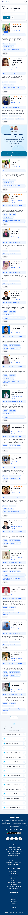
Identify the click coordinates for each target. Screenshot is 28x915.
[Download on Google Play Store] (10, 833)
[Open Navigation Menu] (26, 2)
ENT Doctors (14, 884)
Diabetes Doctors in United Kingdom (14, 862)
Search (7, 17)
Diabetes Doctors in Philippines (14, 857)
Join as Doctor (14, 907)
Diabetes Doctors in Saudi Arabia (14, 851)
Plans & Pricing (14, 899)
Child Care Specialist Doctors (14, 882)
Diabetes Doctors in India (14, 847)
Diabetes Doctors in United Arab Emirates (14, 849)
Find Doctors (14, 845)
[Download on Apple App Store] (17, 833)
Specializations (14, 868)
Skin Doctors (14, 880)
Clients (14, 895)
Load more (14, 717)
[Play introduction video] (8, 298)
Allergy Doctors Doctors (14, 888)
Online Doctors (14, 873)
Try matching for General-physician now (14, 154)
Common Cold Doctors (14, 875)
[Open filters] (12, 17)
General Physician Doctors (14, 871)
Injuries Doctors (14, 878)
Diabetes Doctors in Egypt (14, 855)
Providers (14, 897)
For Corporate (14, 901)
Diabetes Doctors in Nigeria (14, 864)
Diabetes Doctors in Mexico (14, 860)
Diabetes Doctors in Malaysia (14, 859)
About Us (14, 903)
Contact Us (14, 905)
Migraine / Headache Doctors (14, 886)
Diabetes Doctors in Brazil (14, 853)
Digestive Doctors (14, 877)
